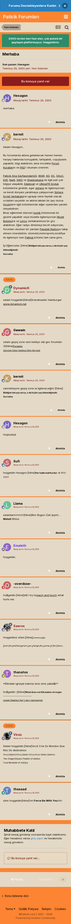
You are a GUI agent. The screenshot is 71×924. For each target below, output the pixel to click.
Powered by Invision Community (35, 917)
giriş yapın (37, 838)
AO (48, 175)
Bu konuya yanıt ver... (25, 858)
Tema (9, 909)
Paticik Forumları (21, 17)
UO (35, 175)
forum (6, 204)
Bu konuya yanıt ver (35, 81)
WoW (41, 175)
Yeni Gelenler (39, 68)
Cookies (60, 909)
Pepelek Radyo (49, 229)
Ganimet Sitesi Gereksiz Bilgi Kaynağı (21, 350)
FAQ (22, 167)
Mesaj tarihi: (32, 100)
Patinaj (29, 237)
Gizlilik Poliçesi (28, 909)
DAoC (60, 175)
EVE (5, 180)
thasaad (19, 789)
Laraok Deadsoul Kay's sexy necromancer (23, 700)
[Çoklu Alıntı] (49, 122)
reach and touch (46, 595)
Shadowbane (35, 180)
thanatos (20, 672)
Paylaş (18, 879)
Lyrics (23, 221)
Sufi (16, 461)
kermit (18, 134)
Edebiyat (29, 183)
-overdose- (22, 584)
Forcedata (17, 346)
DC (53, 175)
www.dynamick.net (14, 304)
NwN (12, 180)
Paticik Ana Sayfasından (18, 175)
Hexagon (23, 64)
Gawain (19, 330)
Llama (18, 503)
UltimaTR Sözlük (49, 183)
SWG (20, 180)
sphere (39, 188)
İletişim (46, 909)
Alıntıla (60, 122)
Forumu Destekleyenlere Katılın (32, 6)
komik (37, 212)
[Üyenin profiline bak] (7, 98)
